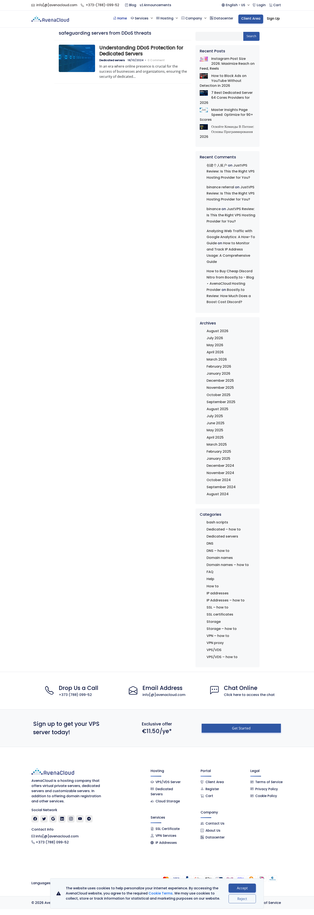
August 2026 (217, 331)
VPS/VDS (214, 649)
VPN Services (166, 835)
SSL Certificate (168, 829)
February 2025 (219, 451)
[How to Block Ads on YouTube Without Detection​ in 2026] (204, 76)
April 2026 (215, 352)
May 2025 (215, 430)
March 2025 (217, 444)
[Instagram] (71, 819)
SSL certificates (220, 614)
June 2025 (215, 423)
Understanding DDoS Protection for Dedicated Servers (141, 50)
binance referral (220, 187)
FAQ (210, 571)
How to (213, 586)
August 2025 (217, 409)
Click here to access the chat (249, 694)
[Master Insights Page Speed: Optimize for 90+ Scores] (204, 109)
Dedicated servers (112, 60)
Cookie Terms (160, 893)
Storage (214, 621)
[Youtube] (80, 819)
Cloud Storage (168, 801)
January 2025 (218, 458)
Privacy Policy (266, 789)
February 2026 (219, 366)
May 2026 (215, 345)
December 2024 (220, 465)
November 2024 (220, 472)
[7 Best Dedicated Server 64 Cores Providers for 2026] (204, 93)
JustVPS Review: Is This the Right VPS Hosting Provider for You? (231, 171)
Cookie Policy (266, 796)
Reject (242, 898)
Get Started (241, 728)
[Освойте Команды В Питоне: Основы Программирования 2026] (204, 127)
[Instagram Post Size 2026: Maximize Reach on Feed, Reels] (204, 58)
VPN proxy (215, 642)
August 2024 (218, 494)
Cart (209, 796)
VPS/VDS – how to (222, 656)
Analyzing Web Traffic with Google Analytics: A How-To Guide (231, 237)
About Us (212, 830)
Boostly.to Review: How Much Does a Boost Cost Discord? (229, 296)
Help (210, 578)
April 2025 (215, 437)
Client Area (214, 782)
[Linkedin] (62, 819)
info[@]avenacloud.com (56, 5)
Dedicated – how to (224, 529)
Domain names (220, 557)
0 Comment (156, 60)
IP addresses (218, 593)
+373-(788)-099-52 (102, 5)
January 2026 (218, 373)
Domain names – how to (228, 564)
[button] (235, 5)
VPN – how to (218, 635)
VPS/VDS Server (168, 782)
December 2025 (220, 380)
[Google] (53, 819)
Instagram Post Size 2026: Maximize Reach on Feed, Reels (227, 63)
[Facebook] (35, 819)
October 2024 (219, 479)
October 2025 (218, 394)
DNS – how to (218, 550)
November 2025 (220, 387)
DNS (210, 543)
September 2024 (221, 487)
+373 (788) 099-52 (75, 694)
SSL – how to (217, 607)
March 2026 (217, 359)
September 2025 (221, 401)
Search (251, 36)
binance (214, 208)
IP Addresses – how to (226, 600)
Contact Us (214, 823)
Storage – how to (222, 628)
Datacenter (215, 837)
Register (212, 789)
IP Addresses (166, 842)
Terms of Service (269, 782)
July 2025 (215, 416)
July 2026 (215, 338)
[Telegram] (89, 819)
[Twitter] (44, 819)
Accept (242, 888)
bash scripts (217, 522)
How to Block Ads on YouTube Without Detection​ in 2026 (223, 80)
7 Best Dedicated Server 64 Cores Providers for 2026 (226, 97)
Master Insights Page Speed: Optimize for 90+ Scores (226, 114)
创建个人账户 (217, 165)
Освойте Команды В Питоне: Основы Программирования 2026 (227, 131)
